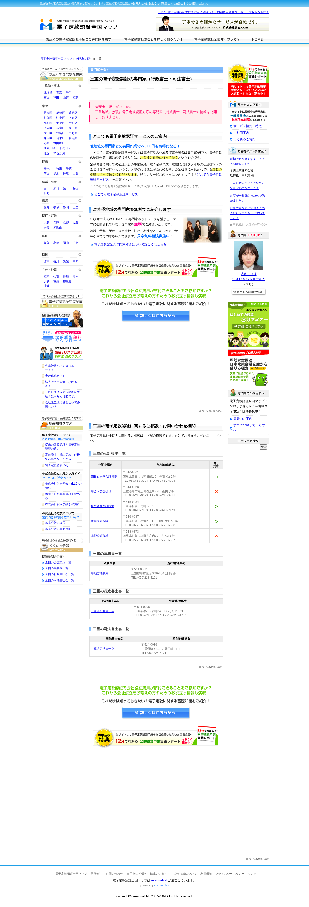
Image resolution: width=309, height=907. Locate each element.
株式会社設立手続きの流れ (62, 504)
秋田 (56, 97)
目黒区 (73, 138)
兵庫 (56, 222)
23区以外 (59, 153)
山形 (66, 97)
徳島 (46, 261)
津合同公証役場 (101, 491)
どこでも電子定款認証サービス (116, 194)
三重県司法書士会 (102, 648)
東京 (61, 105)
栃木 (56, 173)
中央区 (60, 123)
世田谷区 (59, 143)
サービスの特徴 (217, 39)
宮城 (46, 97)
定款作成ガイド (55, 376)
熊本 (75, 276)
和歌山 (57, 227)
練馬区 (48, 138)
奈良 (46, 227)
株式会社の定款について (61, 515)
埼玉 (59, 168)
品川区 (48, 123)
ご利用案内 (241, 133)
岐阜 (56, 207)
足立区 (48, 113)
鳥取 (46, 242)
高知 (75, 261)
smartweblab (159, 880)
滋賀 (75, 222)
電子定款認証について (61, 436)
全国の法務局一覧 (56, 568)
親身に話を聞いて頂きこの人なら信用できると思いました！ (247, 213)
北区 (46, 153)
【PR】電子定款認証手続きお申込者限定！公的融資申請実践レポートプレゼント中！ (213, 12)
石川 (56, 188)
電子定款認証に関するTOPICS (61, 301)
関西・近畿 (61, 215)
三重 (75, 207)
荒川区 (73, 123)
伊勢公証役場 (99, 521)
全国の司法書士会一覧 (59, 580)
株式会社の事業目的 (58, 529)
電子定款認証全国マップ (56, 58)
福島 (75, 97)
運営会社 (96, 873)
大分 (46, 281)
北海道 (48, 92)
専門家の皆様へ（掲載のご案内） (148, 873)
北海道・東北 (61, 85)
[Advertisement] (155, 367)
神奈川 (48, 168)
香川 (56, 261)
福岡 (46, 276)
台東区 (60, 138)
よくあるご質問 (244, 139)
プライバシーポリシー (229, 873)
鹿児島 (67, 281)
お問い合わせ (114, 873)
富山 (46, 188)
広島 (75, 242)
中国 (61, 235)
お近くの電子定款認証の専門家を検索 (61, 74)
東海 (61, 200)
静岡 (66, 207)
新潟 (75, 188)
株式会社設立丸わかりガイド (61, 475)
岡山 (66, 242)
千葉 (69, 168)
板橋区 (60, 113)
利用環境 (206, 873)
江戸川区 (49, 148)
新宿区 (60, 128)
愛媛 (66, 261)
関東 (61, 161)
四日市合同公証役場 (104, 476)
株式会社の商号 (55, 523)
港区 (46, 143)
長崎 (66, 276)
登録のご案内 (242, 418)
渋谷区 (48, 128)
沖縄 (46, 286)
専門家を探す (84, 58)
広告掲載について (185, 873)
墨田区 (73, 128)
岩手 (69, 92)
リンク (252, 873)
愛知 (46, 207)
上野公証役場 (99, 535)
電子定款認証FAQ (56, 465)
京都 (66, 222)
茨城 (46, 173)
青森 (59, 92)
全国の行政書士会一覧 (59, 574)
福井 (66, 188)
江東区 (60, 118)
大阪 (46, 222)
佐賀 (56, 276)
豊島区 (60, 133)
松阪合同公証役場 (102, 506)
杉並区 (48, 118)
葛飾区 (73, 113)
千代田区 (65, 148)
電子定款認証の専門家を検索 (79, 39)
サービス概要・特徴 (247, 126)
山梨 (75, 173)
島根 (56, 242)
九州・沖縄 (61, 269)
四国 (61, 254)
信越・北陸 (61, 181)
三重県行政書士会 (102, 611)
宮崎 (56, 281)
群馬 (66, 173)
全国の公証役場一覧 (58, 562)
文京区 (73, 118)
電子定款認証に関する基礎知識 (61, 423)
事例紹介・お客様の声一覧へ (250, 224)
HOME (257, 39)
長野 (46, 193)
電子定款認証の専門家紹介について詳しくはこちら (130, 244)
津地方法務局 (99, 573)
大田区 (48, 133)
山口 (46, 247)
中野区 (73, 133)
